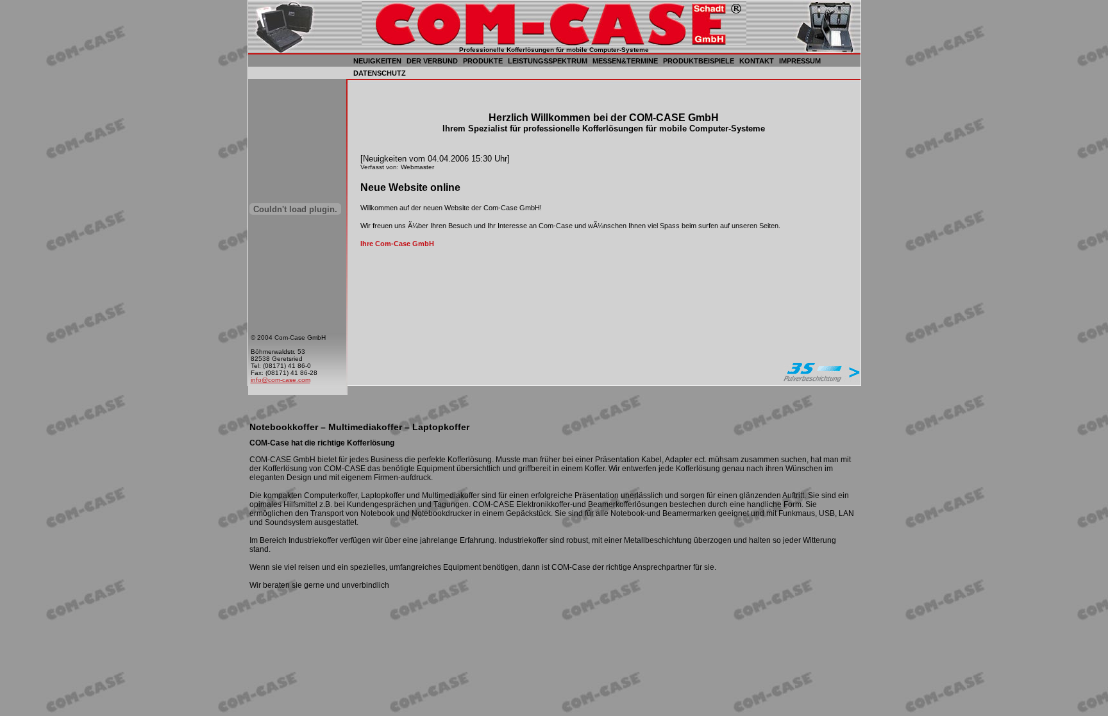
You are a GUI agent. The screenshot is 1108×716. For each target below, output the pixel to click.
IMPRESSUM (800, 61)
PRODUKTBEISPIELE (698, 61)
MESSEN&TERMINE (625, 61)
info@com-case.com (280, 379)
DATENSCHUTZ (379, 73)
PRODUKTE (483, 61)
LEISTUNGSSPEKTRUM (547, 61)
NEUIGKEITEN (377, 61)
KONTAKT (756, 61)
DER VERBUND (432, 61)
